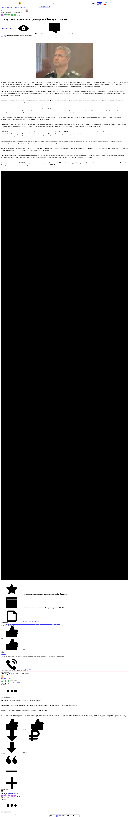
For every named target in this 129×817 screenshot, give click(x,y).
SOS (2, 10)
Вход (109, 3)
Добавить (65, 815)
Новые (9, 674)
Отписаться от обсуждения (7, 673)
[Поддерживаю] (12, 729)
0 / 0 (3, 651)
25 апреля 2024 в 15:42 (6, 28)
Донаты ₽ (3, 654)
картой (25, 752)
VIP (20, 793)
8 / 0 (2, 638)
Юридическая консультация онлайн (33, 4)
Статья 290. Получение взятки (31, 621)
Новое (23, 7)
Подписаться (4, 652)
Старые (13, 674)
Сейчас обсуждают (14, 7)
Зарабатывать (4, 36)
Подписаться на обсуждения (22, 673)
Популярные (4, 674)
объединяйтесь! (34, 3)
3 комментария (4, 622)
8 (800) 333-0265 (44, 7)
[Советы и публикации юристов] (19, 3)
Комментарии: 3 (5, 672)
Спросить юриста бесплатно (99, 3)
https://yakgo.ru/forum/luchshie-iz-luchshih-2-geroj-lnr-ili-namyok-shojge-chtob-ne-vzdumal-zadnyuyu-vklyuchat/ (33, 624)
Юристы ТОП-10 (5, 7)
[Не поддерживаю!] (37, 729)
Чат (2, 697)
